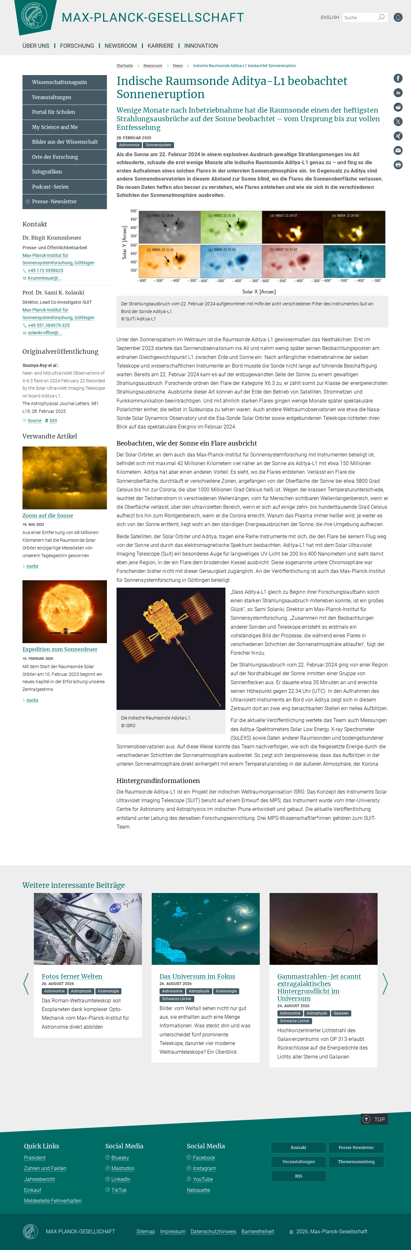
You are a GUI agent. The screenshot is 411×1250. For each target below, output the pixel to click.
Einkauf (32, 1190)
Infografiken (47, 172)
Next (385, 984)
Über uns (35, 45)
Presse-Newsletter (54, 202)
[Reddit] (398, 107)
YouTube (203, 1179)
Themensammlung (356, 1161)
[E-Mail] (398, 150)
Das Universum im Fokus (197, 976)
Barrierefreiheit (257, 1232)
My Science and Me (55, 127)
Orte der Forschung (55, 157)
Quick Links (41, 1146)
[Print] (398, 165)
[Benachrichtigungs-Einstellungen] (398, 17)
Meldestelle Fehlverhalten (53, 1201)
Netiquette (198, 1190)
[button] (383, 291)
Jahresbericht (39, 1179)
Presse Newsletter (356, 1147)
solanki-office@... (45, 332)
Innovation (201, 45)
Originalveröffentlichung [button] (60, 351)
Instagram (204, 1168)
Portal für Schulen (53, 112)
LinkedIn (120, 1179)
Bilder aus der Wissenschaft (65, 142)
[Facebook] (398, 78)
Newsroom (121, 45)
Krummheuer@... (45, 278)
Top (379, 1119)
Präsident (35, 1158)
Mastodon (123, 1168)
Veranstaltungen (51, 97)
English (330, 17)
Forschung (77, 45)
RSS (298, 1176)
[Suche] (381, 17)
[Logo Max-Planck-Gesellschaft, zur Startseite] (129, 22)
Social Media (124, 1146)
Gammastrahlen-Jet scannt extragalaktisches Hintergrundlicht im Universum (319, 987)
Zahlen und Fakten (45, 1168)
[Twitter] (398, 121)
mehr (33, 566)
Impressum (173, 1232)
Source (34, 420)
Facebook (204, 1158)
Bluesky (120, 1158)
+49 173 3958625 (45, 270)
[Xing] (398, 136)
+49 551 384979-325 (49, 325)
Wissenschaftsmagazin (59, 82)
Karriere (161, 45)
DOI (53, 420)
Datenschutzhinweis (213, 1232)
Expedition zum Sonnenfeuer (59, 649)
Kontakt (298, 1147)
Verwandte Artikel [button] (49, 436)
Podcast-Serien (50, 187)
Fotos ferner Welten (73, 976)
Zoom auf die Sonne (47, 515)
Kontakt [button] (34, 224)
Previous (26, 984)
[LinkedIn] (398, 93)
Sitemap (145, 1232)
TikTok (119, 1190)
